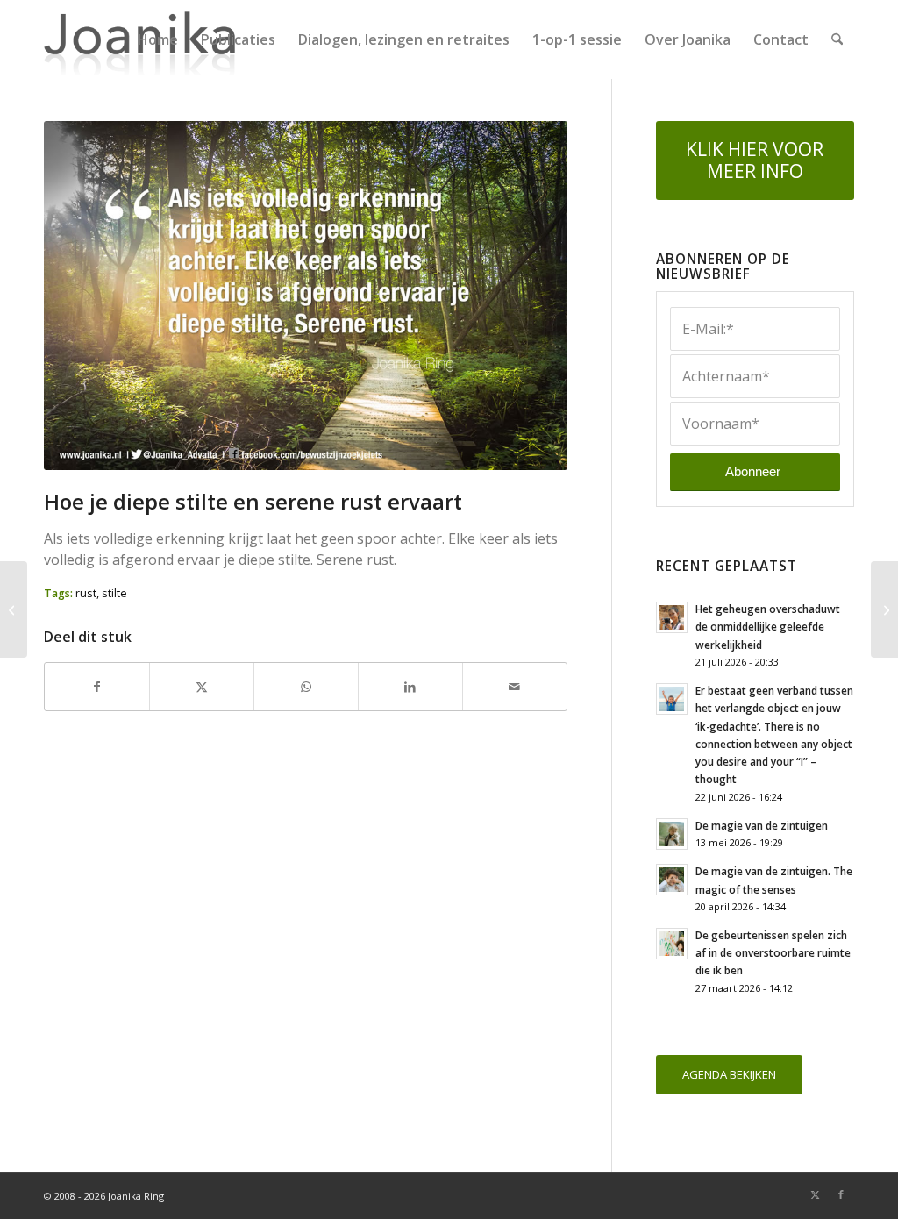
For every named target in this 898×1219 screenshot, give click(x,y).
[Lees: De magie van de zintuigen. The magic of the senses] (672, 879)
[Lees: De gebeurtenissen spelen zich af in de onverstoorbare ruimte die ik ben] (672, 943)
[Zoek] (837, 39)
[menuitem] (157, 39)
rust (85, 593)
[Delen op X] (201, 686)
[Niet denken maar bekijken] (13, 609)
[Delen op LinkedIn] (410, 686)
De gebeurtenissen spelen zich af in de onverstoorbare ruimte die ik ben (773, 952)
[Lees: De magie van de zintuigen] (672, 834)
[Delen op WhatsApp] (306, 686)
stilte (114, 593)
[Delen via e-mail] (515, 686)
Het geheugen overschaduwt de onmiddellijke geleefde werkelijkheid (767, 626)
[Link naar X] (815, 1194)
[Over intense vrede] (884, 609)
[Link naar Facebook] (841, 1194)
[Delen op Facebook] (97, 686)
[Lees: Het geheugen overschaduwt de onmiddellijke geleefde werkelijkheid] (672, 617)
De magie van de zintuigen (761, 825)
